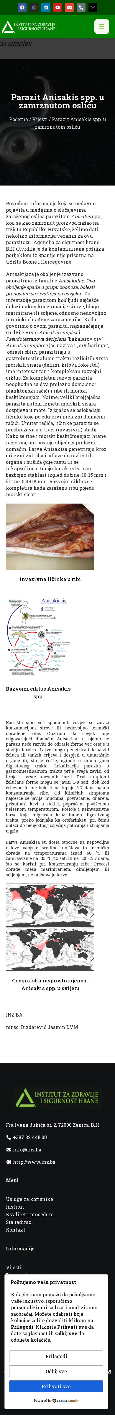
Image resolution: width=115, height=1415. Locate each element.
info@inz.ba (27, 1149)
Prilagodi (56, 1356)
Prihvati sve (56, 1386)
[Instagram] (33, 7)
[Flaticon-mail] (92, 7)
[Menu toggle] (101, 26)
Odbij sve (56, 1371)
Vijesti (40, 119)
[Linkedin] (45, 7)
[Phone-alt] (81, 7)
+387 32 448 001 (30, 1137)
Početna (18, 119)
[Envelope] (69, 7)
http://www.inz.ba (33, 1162)
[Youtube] (57, 7)
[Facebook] (22, 7)
